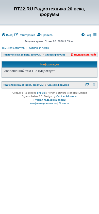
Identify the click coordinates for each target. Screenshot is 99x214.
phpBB (41, 92)
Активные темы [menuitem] (39, 47)
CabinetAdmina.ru (66, 96)
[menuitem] (7, 35)
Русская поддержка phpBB (50, 99)
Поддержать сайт (84, 54)
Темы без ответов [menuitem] (13, 47)
